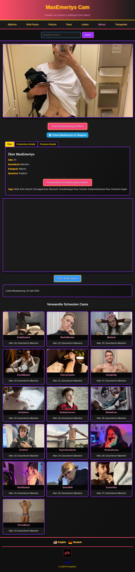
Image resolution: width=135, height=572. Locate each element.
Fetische (52, 24)
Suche (88, 35)
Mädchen (12, 24)
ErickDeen (23, 412)
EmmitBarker (23, 375)
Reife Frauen (32, 24)
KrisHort (23, 450)
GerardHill (67, 487)
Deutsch (77, 542)
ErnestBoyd (24, 525)
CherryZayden (67, 375)
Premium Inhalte (48, 144)
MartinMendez (67, 337)
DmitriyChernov (67, 412)
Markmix (111, 337)
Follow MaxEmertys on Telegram (69, 135)
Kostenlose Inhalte (26, 144)
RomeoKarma (111, 450)
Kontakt (67, 562)
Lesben (85, 24)
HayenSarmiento (67, 450)
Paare (69, 24)
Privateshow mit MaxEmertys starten (67, 182)
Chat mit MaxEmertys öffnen (68, 126)
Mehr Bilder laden (68, 278)
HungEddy (111, 375)
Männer (101, 24)
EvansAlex (111, 487)
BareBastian (23, 487)
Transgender (121, 24)
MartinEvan (111, 412)
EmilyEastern (23, 337)
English (62, 542)
